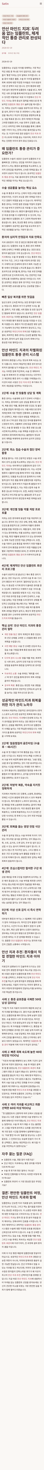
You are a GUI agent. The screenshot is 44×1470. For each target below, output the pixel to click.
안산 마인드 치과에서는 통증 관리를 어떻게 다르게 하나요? (21, 1165)
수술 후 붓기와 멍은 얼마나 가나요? (19, 1170)
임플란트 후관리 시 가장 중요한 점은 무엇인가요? (21, 1183)
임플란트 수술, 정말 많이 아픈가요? (19, 1159)
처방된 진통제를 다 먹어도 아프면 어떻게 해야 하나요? (21, 1176)
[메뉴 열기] (40, 3)
